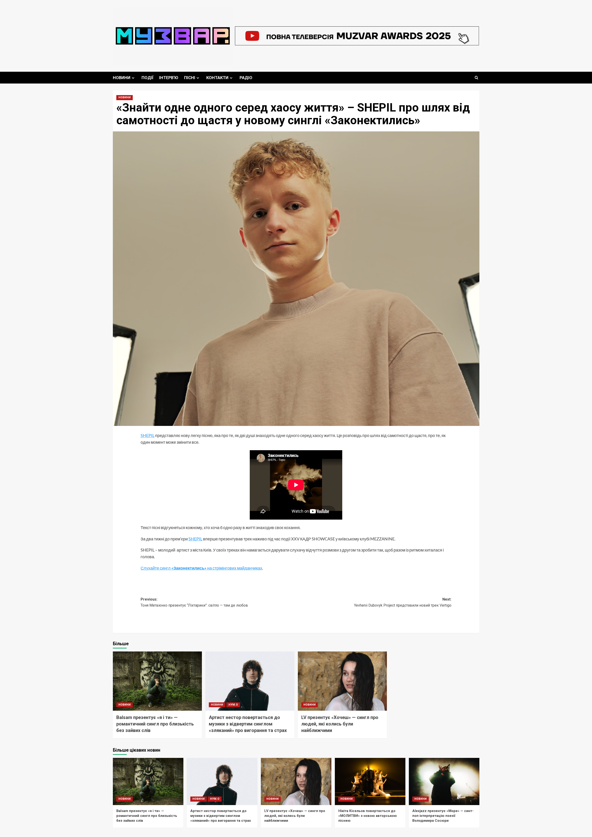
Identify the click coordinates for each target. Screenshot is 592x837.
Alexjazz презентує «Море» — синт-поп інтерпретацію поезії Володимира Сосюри (443, 816)
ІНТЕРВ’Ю (168, 77)
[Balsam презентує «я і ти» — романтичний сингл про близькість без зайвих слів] (157, 681)
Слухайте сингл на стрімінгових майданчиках (201, 567)
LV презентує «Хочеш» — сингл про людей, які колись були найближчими (339, 724)
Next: (402, 602)
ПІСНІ (189, 77)
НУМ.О (233, 704)
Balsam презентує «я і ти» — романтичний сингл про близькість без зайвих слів (155, 724)
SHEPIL (147, 435)
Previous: (194, 602)
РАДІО (246, 77)
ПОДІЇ (147, 77)
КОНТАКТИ (217, 77)
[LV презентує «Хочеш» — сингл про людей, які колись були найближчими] (342, 681)
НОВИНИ (121, 77)
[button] (476, 78)
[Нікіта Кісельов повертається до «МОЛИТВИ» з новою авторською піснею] (370, 781)
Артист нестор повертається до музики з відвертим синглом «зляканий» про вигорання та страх (248, 724)
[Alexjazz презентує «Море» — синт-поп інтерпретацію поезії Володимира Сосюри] (444, 781)
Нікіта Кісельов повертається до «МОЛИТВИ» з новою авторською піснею (367, 816)
